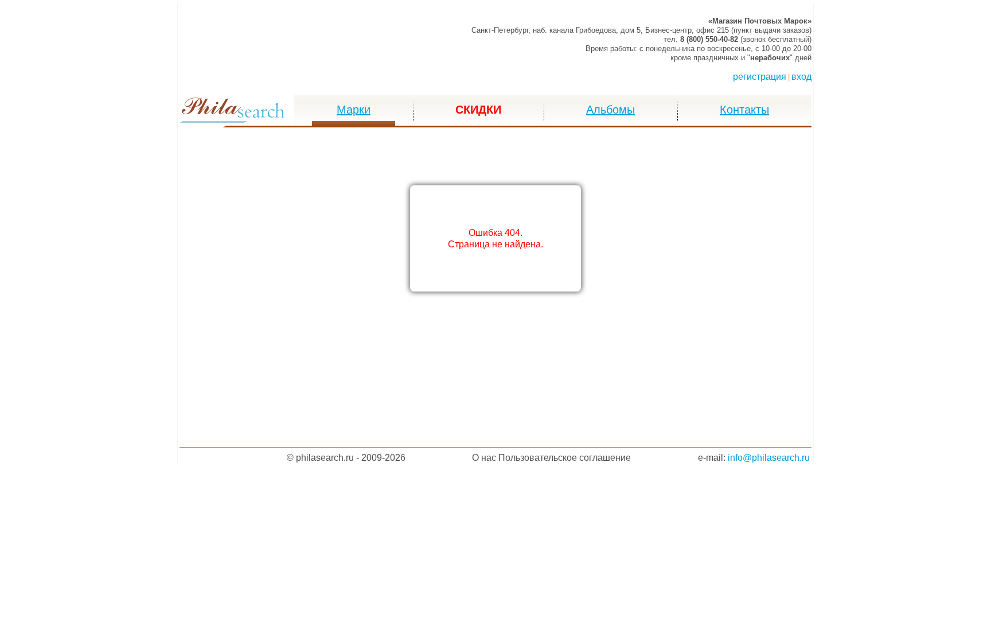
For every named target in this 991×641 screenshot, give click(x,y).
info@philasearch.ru (769, 458)
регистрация (759, 76)
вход (801, 76)
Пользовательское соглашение (564, 458)
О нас (484, 458)
